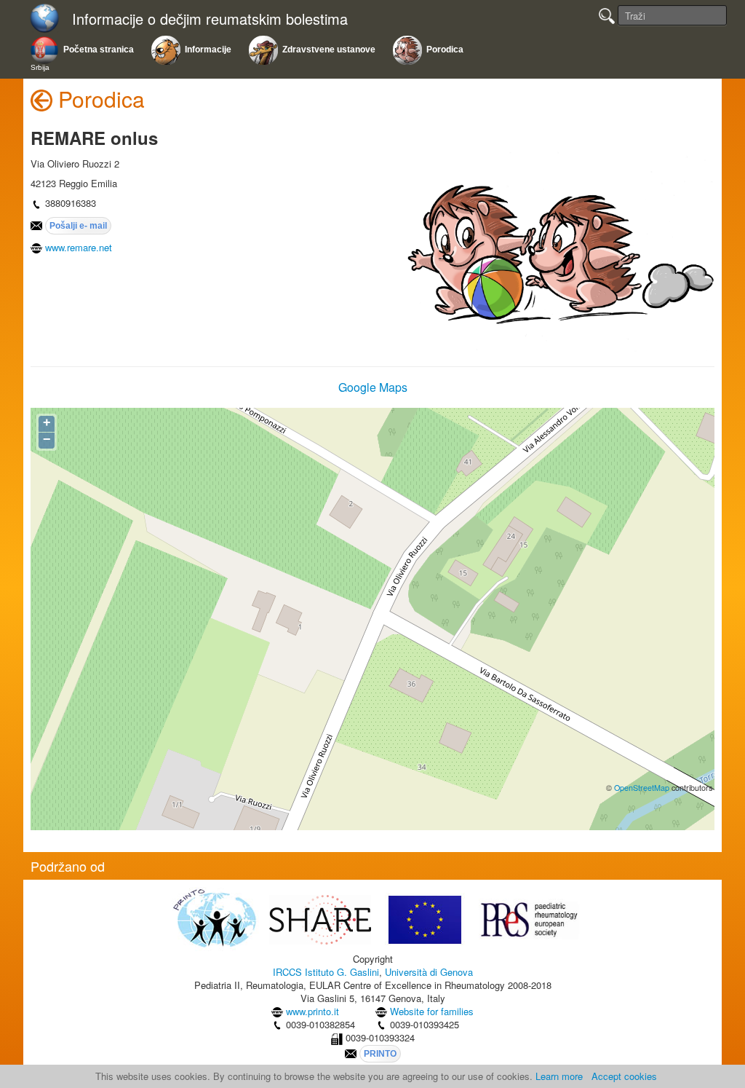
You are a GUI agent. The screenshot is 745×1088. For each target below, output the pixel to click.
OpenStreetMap (641, 787)
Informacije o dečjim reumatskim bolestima (210, 19)
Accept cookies (624, 1076)
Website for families (432, 1011)
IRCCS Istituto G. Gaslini (326, 972)
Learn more (559, 1076)
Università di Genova (429, 972)
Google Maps (372, 387)
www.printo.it (312, 1011)
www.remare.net (78, 247)
